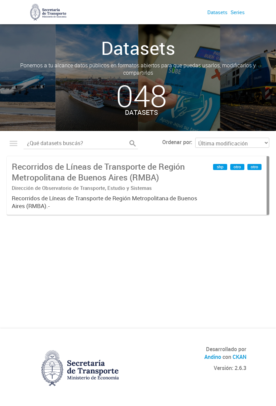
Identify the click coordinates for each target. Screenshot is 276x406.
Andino (212, 357)
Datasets (217, 12)
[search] (132, 143)
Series (238, 12)
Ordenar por (176, 142)
